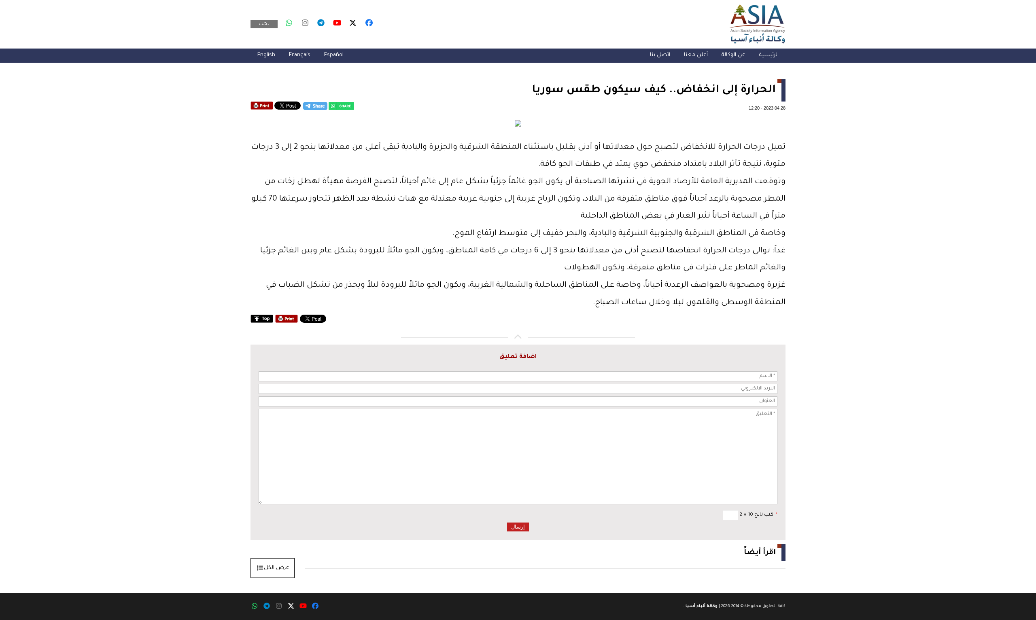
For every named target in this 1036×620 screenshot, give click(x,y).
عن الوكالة (733, 55)
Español (334, 55)
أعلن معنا (696, 55)
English (266, 55)
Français (299, 55)
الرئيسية (769, 55)
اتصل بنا (660, 55)
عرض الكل (276, 568)
